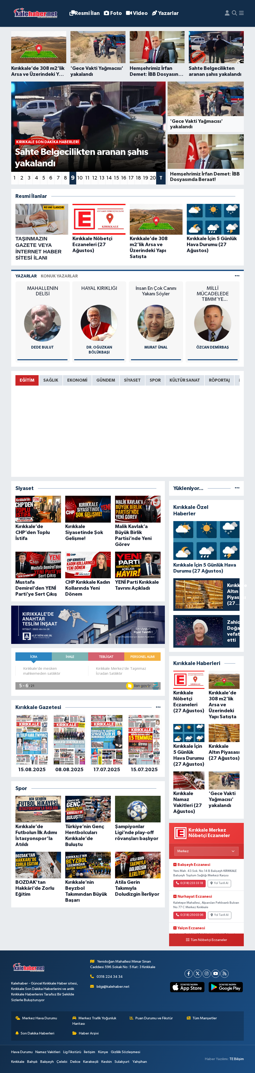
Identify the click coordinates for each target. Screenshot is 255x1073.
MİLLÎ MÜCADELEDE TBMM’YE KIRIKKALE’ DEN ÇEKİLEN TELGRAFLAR (156, 294)
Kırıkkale (17, 1062)
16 (123, 178)
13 (101, 178)
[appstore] (187, 987)
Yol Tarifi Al (221, 883)
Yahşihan (139, 1062)
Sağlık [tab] (50, 380)
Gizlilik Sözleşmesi (125, 1052)
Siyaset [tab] (132, 380)
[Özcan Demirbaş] (156, 323)
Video (140, 13)
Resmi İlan (87, 13)
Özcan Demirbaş (156, 347)
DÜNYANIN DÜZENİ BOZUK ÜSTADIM (212, 294)
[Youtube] (215, 974)
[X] (197, 974)
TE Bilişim (236, 1059)
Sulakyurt (122, 1062)
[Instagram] (206, 974)
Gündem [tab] (105, 380)
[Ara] (234, 13)
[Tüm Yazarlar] (237, 276)
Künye (103, 1052)
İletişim (89, 1052)
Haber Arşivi (89, 1033)
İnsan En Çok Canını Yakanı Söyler (99, 291)
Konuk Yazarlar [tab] (59, 276)
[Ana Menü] (241, 13)
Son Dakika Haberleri (37, 1033)
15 (116, 178)
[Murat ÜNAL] (99, 323)
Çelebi (62, 1062)
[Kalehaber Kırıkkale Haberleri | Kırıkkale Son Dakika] (37, 13)
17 (131, 178)
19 (145, 178)
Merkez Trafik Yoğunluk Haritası (94, 1021)
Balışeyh (47, 1062)
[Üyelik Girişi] (227, 13)
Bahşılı (32, 1062)
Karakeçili (90, 1062)
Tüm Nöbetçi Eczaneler (209, 940)
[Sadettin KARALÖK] (212, 323)
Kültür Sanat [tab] (185, 380)
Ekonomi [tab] (77, 380)
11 (87, 178)
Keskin (106, 1062)
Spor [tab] (155, 380)
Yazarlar (168, 13)
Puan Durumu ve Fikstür (154, 1018)
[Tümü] (158, 707)
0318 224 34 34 (110, 977)
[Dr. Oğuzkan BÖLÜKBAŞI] (42, 323)
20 (153, 178)
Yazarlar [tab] (26, 276)
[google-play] (225, 987)
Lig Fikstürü (72, 1052)
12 (94, 178)
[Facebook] (189, 974)
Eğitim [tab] (27, 380)
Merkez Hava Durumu (39, 1018)
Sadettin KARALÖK (212, 347)
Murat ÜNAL (99, 347)
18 (138, 178)
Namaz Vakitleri (47, 1052)
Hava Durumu (22, 1052)
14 (109, 178)
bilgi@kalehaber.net (113, 986)
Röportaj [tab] (219, 380)
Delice (75, 1062)
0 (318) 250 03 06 (191, 915)
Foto (116, 13)
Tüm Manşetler (204, 1018)
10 (80, 178)
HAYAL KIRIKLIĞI (43, 288)
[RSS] (224, 974)
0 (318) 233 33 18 (191, 883)
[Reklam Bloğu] (88, 625)
